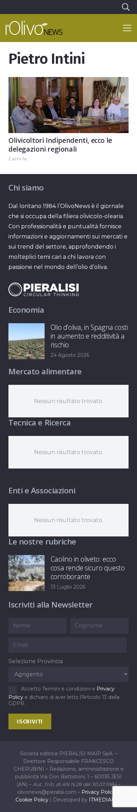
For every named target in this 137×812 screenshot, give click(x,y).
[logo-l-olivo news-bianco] (34, 28)
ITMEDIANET (105, 800)
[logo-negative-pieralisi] (43, 289)
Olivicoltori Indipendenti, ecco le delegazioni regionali (60, 145)
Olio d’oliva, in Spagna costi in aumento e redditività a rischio (89, 335)
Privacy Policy (98, 792)
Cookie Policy (31, 800)
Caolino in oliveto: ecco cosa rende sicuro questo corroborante (88, 567)
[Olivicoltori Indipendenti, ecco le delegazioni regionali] (68, 82)
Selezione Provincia (35, 661)
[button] (125, 7)
